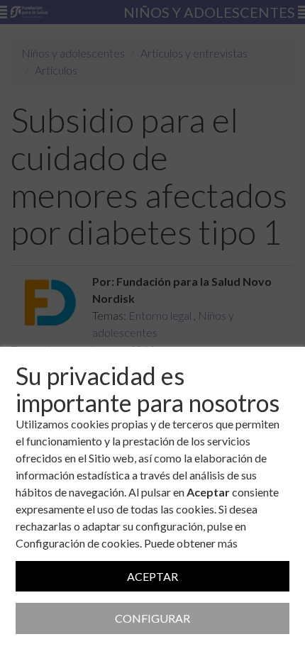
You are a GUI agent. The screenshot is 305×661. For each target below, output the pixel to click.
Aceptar (152, 576)
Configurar (152, 618)
